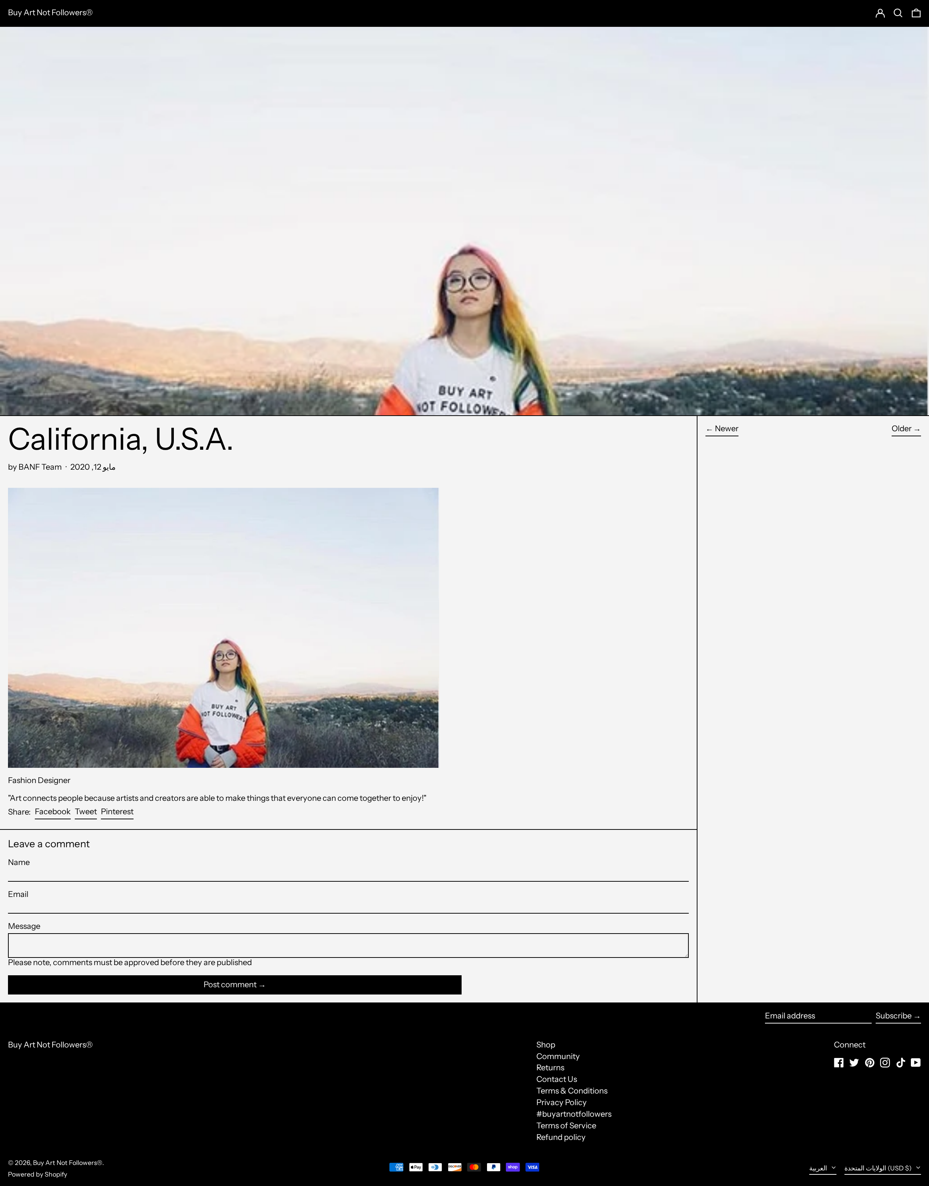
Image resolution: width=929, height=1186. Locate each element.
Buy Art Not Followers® (50, 12)
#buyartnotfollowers (573, 1114)
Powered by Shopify (37, 1174)
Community (558, 1056)
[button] (916, 13)
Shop (545, 1045)
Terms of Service (566, 1126)
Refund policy (561, 1137)
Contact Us (556, 1079)
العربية (818, 1168)
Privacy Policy (561, 1102)
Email (18, 894)
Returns (550, 1067)
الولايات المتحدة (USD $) (878, 1168)
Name (19, 862)
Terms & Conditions (571, 1091)
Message (24, 926)
